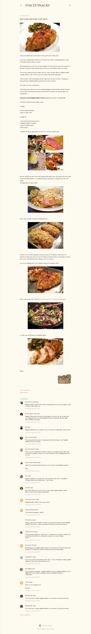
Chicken (26, 392)
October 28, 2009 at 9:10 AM (32, 432)
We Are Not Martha (31, 462)
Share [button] (21, 390)
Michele (27, 488)
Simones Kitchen (30, 449)
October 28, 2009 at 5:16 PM (32, 552)
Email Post (27, 390)
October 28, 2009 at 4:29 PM (32, 540)
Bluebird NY (29, 595)
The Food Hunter (30, 499)
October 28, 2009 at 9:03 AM (32, 422)
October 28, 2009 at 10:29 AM (33, 444)
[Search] (70, 5)
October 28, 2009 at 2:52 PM (32, 526)
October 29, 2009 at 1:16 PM (32, 590)
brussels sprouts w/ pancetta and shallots (52, 299)
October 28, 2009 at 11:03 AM (32, 457)
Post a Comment (25, 615)
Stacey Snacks (37, 5)
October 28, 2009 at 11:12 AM (32, 471)
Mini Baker (28, 569)
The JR (27, 582)
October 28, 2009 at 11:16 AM (32, 482)
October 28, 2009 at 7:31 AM (32, 408)
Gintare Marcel (50, 629)
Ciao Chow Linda (30, 402)
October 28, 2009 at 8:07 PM (32, 563)
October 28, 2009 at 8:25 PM (32, 577)
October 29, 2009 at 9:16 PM (32, 600)
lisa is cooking (29, 437)
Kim (26, 476)
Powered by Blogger (47, 625)
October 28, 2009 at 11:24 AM (32, 494)
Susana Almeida (30, 510)
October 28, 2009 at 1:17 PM (32, 515)
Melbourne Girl (29, 532)
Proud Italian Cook (31, 414)
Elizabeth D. (29, 557)
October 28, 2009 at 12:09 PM (33, 504)
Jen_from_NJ (29, 545)
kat (26, 427)
